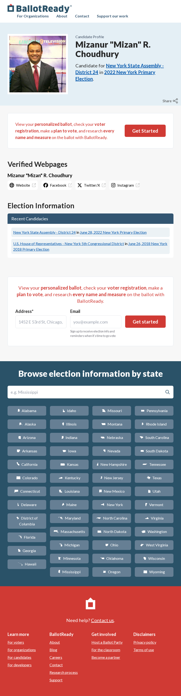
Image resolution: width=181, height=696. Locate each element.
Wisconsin (154, 558)
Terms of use (143, 649)
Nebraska (112, 437)
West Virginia (154, 545)
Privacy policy (144, 642)
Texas (154, 477)
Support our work (112, 16)
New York (112, 504)
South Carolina (154, 437)
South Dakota (154, 451)
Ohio (111, 545)
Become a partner (105, 657)
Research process (63, 672)
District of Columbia (27, 521)
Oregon (111, 571)
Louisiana (69, 491)
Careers (55, 657)
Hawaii (27, 564)
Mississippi (69, 571)
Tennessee (154, 464)
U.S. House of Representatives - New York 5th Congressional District (68, 243)
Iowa (69, 451)
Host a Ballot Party (107, 642)
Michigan (69, 545)
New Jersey (111, 477)
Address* (24, 311)
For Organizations (33, 16)
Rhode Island (154, 424)
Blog (53, 649)
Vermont (154, 504)
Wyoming (154, 571)
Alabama (27, 410)
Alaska (27, 424)
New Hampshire (112, 464)
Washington (154, 531)
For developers (20, 665)
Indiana (69, 437)
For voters (16, 642)
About (61, 16)
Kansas (69, 464)
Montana (111, 424)
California (26, 464)
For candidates (19, 657)
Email (75, 311)
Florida (26, 537)
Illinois (69, 424)
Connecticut (27, 491)
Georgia (27, 550)
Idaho (69, 410)
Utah (154, 491)
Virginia (154, 518)
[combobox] (40, 321)
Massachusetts (69, 531)
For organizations (22, 649)
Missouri (112, 410)
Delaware (27, 504)
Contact (82, 16)
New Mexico (112, 491)
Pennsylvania (154, 410)
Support (55, 680)
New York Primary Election (113, 232)
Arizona (27, 437)
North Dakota (111, 531)
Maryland (69, 518)
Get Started (145, 131)
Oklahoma (111, 558)
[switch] (171, 101)
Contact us (102, 620)
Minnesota (69, 558)
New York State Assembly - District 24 (44, 232)
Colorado (27, 477)
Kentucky (69, 477)
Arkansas (27, 451)
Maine (69, 504)
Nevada (111, 451)
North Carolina (111, 518)
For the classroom (105, 649)
